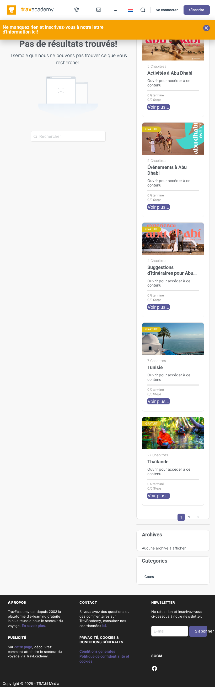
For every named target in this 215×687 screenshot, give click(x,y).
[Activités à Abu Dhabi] (173, 44)
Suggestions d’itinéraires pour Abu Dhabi (170, 270)
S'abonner (201, 631)
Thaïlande (158, 461)
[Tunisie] (173, 339)
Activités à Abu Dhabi (169, 73)
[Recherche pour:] (68, 136)
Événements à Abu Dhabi (167, 170)
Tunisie (155, 367)
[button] (206, 28)
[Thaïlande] (173, 433)
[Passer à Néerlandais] (130, 10)
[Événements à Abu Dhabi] (173, 139)
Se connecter (167, 10)
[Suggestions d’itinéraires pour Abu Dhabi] (173, 239)
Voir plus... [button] (158, 107)
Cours (149, 577)
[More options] (115, 10)
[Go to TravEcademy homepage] (30, 9)
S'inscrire (196, 10)
